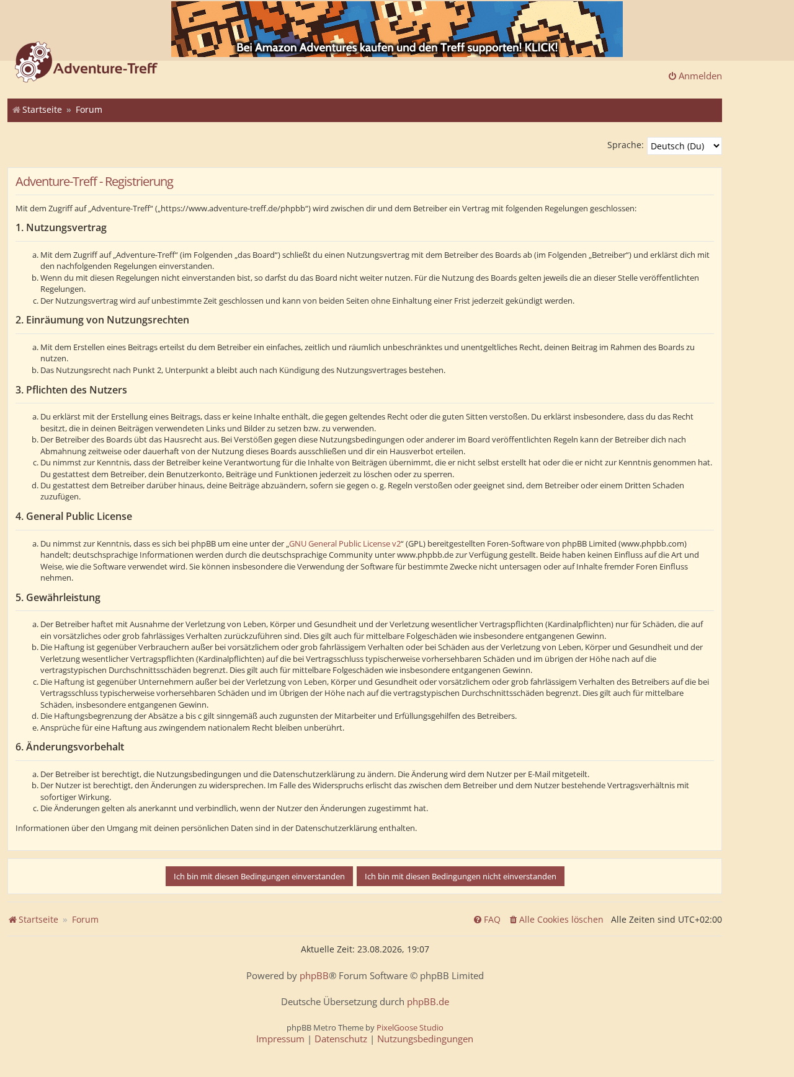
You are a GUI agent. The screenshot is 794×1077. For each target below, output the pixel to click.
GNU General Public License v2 (345, 543)
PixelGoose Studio (410, 1027)
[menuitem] (556, 919)
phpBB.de (428, 1002)
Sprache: (625, 145)
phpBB (314, 976)
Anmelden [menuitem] (700, 75)
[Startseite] (86, 63)
